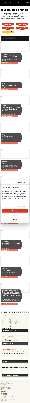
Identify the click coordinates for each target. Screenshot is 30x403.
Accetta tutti (15, 210)
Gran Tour (6, 270)
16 (26, 312)
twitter (4, 394)
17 (28, 312)
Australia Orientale (9, 85)
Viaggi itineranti (8, 31)
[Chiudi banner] (27, 182)
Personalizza (14, 215)
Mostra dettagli (21, 206)
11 (16, 312)
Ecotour (5, 163)
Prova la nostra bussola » (9, 330)
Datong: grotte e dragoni (8, 137)
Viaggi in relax (22, 28)
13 (20, 312)
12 (18, 312)
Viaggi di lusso (8, 28)
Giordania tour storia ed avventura (11, 244)
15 (24, 312)
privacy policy (3, 389)
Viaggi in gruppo (22, 24)
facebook (1, 394)
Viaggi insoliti (7, 24)
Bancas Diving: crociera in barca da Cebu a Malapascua (11, 109)
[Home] (10, 2)
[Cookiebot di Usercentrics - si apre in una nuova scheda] (19, 182)
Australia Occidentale (10, 56)
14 (22, 312)
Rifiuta (15, 219)
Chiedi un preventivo (8, 343)
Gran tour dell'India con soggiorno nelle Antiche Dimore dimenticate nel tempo (11, 294)
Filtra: (3, 38)
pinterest (6, 394)
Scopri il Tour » (6, 62)
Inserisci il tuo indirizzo (7, 356)
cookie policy (3, 391)
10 (14, 312)
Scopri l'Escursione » (7, 116)
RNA (7, 400)
